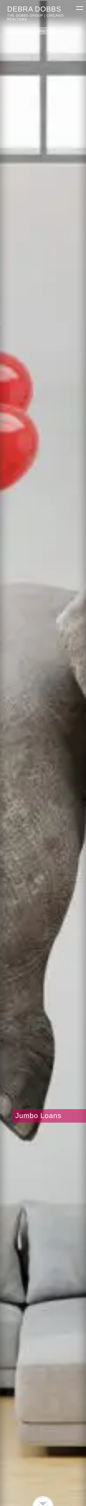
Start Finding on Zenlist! (44, 31)
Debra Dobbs (34, 9)
